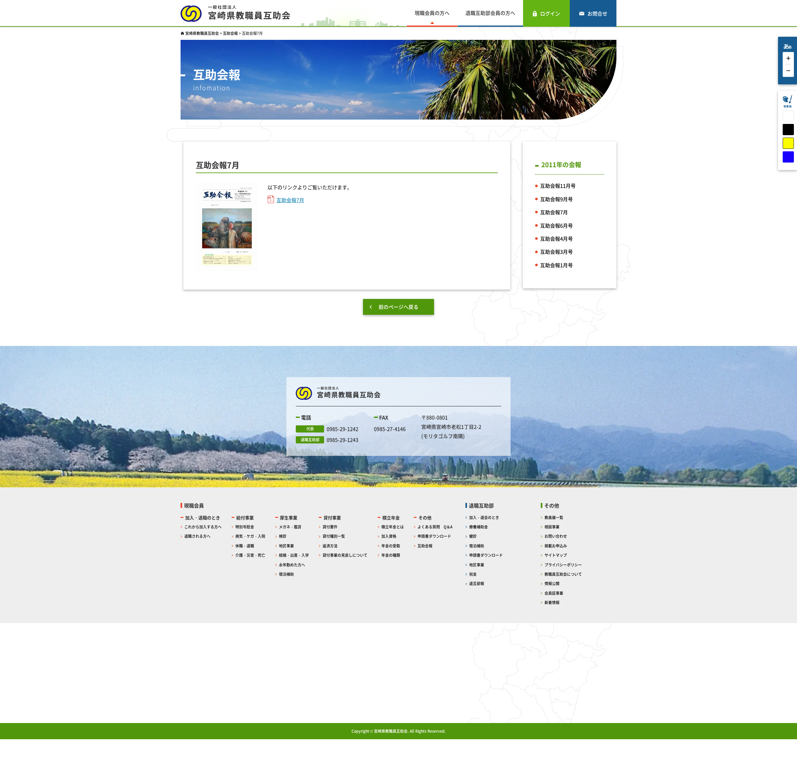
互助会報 (424, 545)
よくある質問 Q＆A (434, 526)
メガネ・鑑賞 (290, 526)
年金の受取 (390, 545)
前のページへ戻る (398, 306)
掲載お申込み (556, 545)
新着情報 (552, 602)
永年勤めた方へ (292, 564)
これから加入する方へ (203, 526)
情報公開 (552, 583)
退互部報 (476, 583)
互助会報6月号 (556, 225)
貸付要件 (330, 526)
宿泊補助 (286, 574)
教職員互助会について (563, 574)
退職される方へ (197, 536)
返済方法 (330, 545)
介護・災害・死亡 (250, 555)
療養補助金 (478, 526)
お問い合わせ (556, 536)
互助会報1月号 (556, 265)
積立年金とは (392, 526)
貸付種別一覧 (334, 536)
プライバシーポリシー (563, 564)
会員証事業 (554, 593)
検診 (282, 536)
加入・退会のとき (484, 517)
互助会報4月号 (556, 238)
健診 (473, 536)
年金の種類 (390, 555)
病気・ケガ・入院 (250, 536)
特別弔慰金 (244, 526)
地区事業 (286, 545)
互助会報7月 (290, 200)
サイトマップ (556, 555)
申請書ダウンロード (434, 536)
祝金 (473, 574)
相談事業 (552, 526)
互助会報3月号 (556, 251)
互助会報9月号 (556, 199)
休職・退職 (244, 545)
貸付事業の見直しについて (345, 555)
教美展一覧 (554, 517)
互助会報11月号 (558, 185)
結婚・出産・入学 (294, 555)
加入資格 (388, 536)
